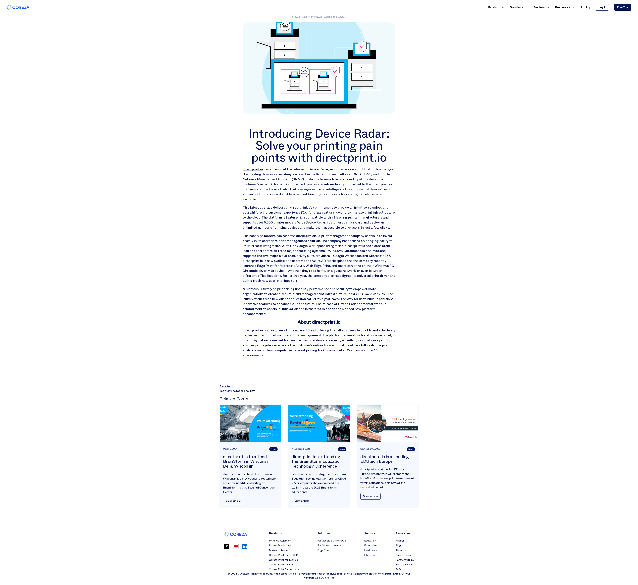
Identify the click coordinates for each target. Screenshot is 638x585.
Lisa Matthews (312, 17)
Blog (398, 545)
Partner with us (404, 560)
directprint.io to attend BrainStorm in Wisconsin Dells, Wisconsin (246, 461)
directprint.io (253, 169)
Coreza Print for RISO (282, 564)
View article (233, 501)
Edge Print (323, 550)
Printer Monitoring (280, 545)
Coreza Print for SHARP (283, 555)
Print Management (280, 540)
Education (370, 540)
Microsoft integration (264, 246)
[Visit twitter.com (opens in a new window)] (226, 548)
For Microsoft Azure (329, 545)
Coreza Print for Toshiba (283, 560)
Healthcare (370, 550)
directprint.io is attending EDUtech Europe (384, 459)
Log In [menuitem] (602, 7)
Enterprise (370, 545)
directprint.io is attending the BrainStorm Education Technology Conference (317, 461)
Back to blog (227, 386)
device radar (235, 391)
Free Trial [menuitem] (623, 7)
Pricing (399, 540)
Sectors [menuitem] (539, 7)
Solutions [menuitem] (516, 7)
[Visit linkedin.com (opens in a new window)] (244, 548)
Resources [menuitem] (562, 7)
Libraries (369, 555)
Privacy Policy (403, 564)
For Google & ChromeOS (331, 540)
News (296, 17)
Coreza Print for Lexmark (284, 569)
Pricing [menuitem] (585, 7)
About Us (401, 550)
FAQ (398, 569)
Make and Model (278, 550)
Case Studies (403, 555)
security (249, 391)
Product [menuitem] (494, 7)
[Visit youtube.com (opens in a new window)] (236, 548)
